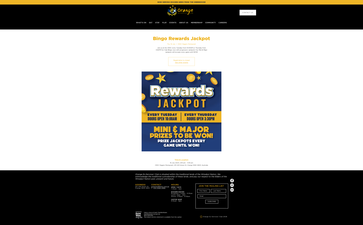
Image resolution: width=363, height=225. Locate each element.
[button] (150, 23)
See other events (181, 62)
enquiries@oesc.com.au (160, 186)
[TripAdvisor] (232, 190)
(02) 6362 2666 (159, 188)
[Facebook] (232, 180)
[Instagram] (232, 185)
